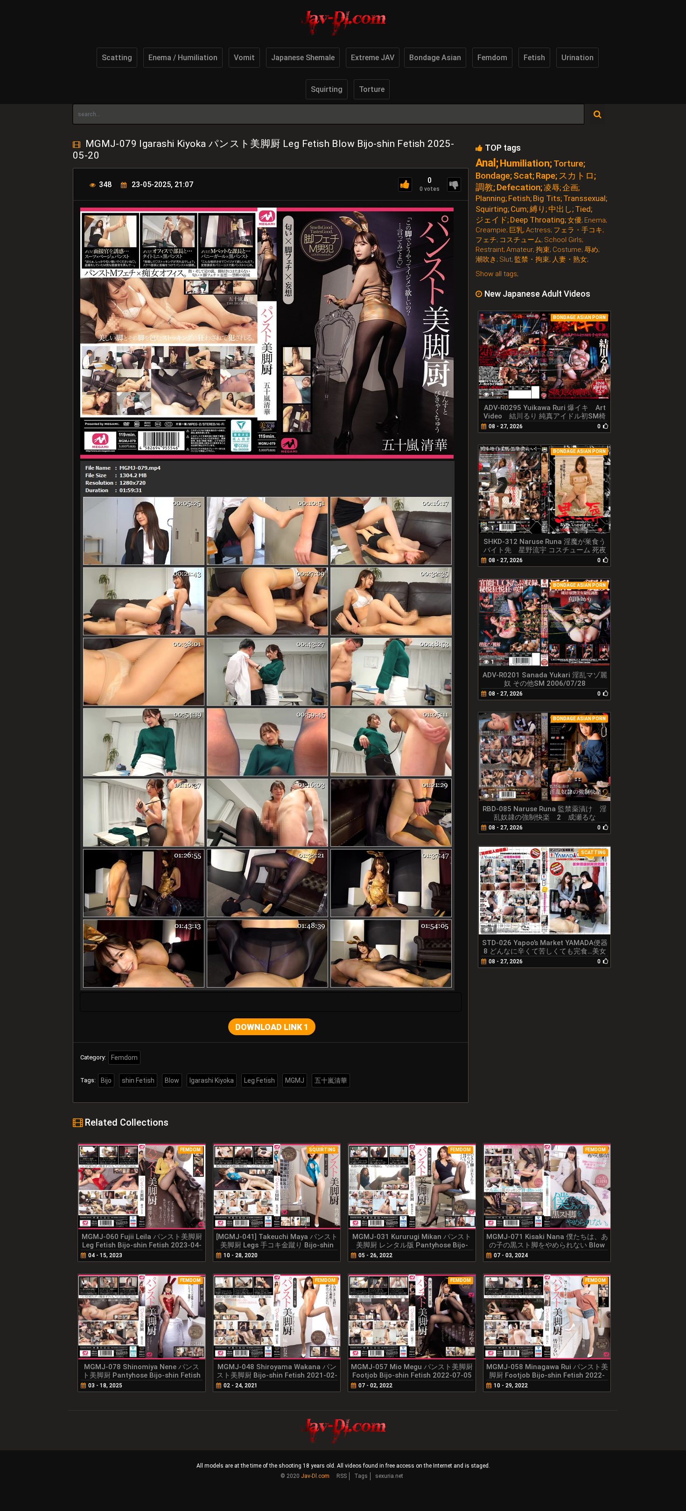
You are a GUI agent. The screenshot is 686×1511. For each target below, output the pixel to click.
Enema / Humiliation (182, 57)
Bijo (106, 1080)
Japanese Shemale (303, 57)
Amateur (519, 249)
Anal (486, 163)
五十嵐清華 (331, 1080)
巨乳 (516, 230)
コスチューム (520, 240)
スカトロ (576, 175)
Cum (519, 209)
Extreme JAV (372, 57)
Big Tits (546, 198)
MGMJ (294, 1080)
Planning (490, 198)
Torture (372, 89)
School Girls (563, 240)
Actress (538, 230)
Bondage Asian (435, 57)
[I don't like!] (454, 184)
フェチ (486, 240)
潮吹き (486, 259)
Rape (545, 175)
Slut (505, 259)
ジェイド (491, 220)
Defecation (518, 187)
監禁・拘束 (531, 259)
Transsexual (584, 198)
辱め (591, 249)
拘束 (543, 249)
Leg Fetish (259, 1080)
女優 (574, 220)
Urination (577, 57)
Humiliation (525, 163)
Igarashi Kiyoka (211, 1080)
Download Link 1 (271, 1027)
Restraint (490, 249)
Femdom (492, 57)
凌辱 (552, 188)
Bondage (493, 175)
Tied (583, 209)
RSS (341, 1476)
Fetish (534, 57)
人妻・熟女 (569, 259)
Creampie (491, 230)
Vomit (244, 57)
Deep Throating (537, 220)
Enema (595, 220)
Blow (172, 1080)
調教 (484, 187)
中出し (560, 209)
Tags (361, 1476)
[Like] (405, 184)
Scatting (117, 57)
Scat (522, 175)
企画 (570, 188)
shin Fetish (138, 1080)
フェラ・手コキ (577, 230)
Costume (567, 249)
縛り (538, 209)
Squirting (327, 89)
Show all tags (496, 274)
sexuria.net (389, 1476)
